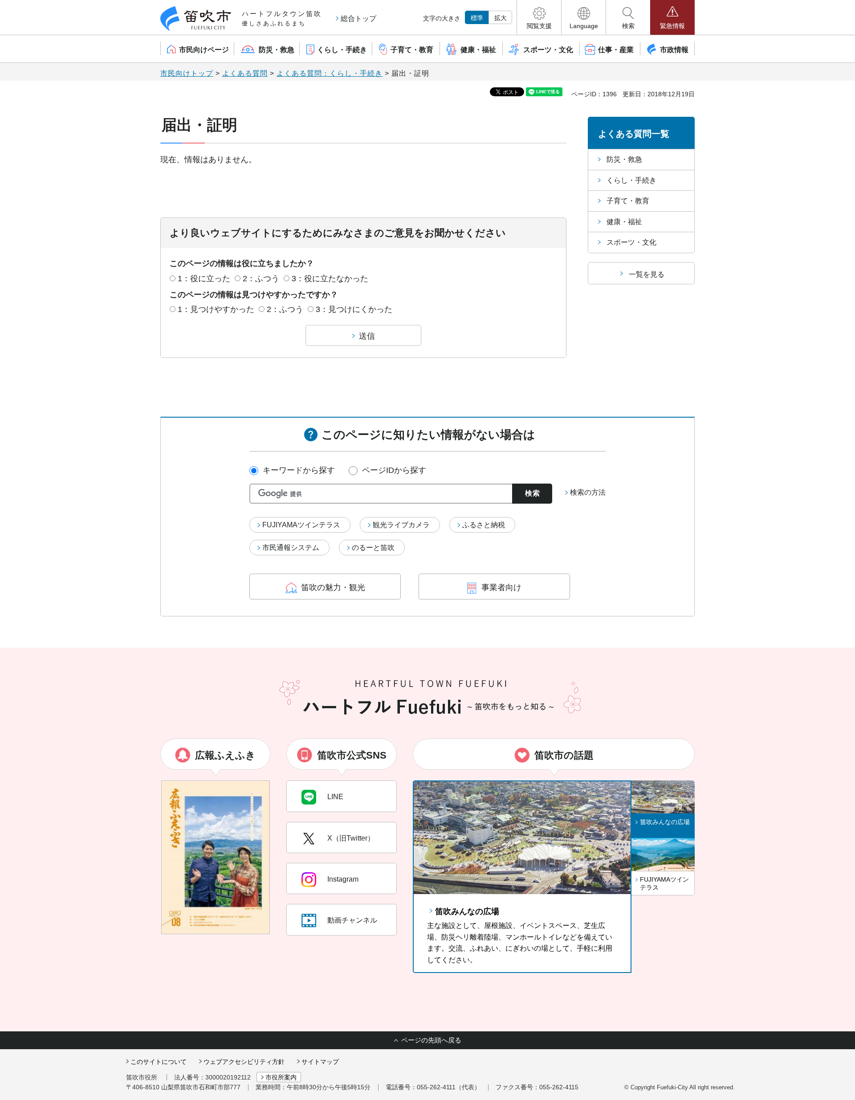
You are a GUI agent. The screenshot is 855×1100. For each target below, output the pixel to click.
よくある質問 (245, 73)
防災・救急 (624, 159)
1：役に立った (204, 278)
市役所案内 (281, 1077)
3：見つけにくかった (354, 309)
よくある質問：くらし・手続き (330, 73)
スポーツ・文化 (631, 242)
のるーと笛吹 (373, 547)
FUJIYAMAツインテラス (301, 525)
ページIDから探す (394, 470)
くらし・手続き (631, 180)
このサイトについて (158, 1061)
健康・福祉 (624, 222)
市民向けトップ (186, 73)
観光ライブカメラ (401, 525)
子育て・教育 (628, 201)
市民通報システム (290, 547)
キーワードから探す (299, 470)
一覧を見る (646, 274)
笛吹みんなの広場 (467, 911)
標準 (477, 17)
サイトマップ (320, 1061)
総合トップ (358, 18)
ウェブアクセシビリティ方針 (244, 1061)
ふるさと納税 (483, 525)
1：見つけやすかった (216, 309)
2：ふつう (261, 278)
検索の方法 (588, 492)
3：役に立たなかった (330, 278)
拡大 (500, 17)
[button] (539, 17)
